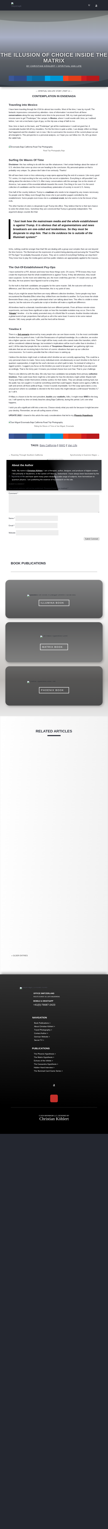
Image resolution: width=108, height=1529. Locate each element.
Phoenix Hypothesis (83, 415)
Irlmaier (12, 313)
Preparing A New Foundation (54, 856)
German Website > (42, 1037)
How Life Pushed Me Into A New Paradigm (54, 928)
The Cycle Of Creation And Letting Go (54, 819)
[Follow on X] (45, 1098)
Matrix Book (52, 647)
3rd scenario (23, 334)
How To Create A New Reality (54, 747)
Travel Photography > (43, 1030)
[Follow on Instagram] (63, 1098)
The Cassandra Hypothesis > (46, 1064)
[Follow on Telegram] (71, 1098)
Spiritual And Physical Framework (54, 892)
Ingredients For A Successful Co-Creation (54, 783)
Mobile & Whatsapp (43, 1001)
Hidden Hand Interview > (44, 1067)
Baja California (48, 445)
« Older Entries (19, 955)
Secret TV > (39, 1040)
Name (12, 518)
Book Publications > (42, 1023)
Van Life (72, 445)
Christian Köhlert (42, 66)
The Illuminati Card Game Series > (48, 1071)
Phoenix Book (52, 690)
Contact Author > (41, 1033)
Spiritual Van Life (70, 66)
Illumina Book (52, 603)
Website (12, 533)
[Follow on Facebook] (36, 1098)
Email (11, 525)
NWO (62, 445)
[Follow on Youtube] (54, 1098)
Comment (13, 493)
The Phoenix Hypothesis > (45, 1054)
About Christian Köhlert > (44, 1026)
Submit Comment (91, 539)
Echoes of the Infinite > (43, 1061)
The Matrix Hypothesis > (44, 1057)
